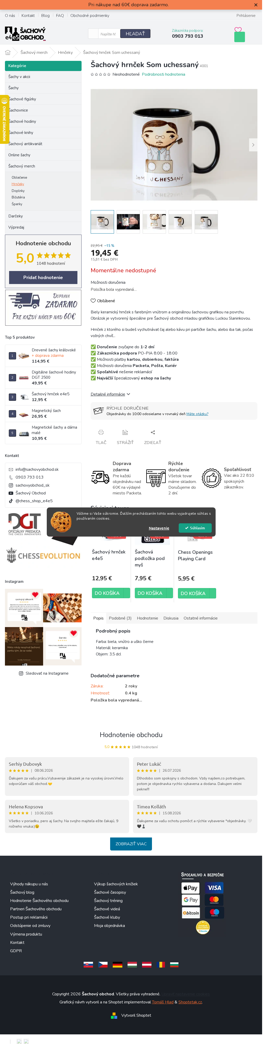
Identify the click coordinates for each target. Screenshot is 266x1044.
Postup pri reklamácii (29, 917)
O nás (10, 15)
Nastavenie (159, 528)
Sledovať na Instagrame (47, 673)
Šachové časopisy (110, 892)
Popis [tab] (98, 618)
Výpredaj (16, 227)
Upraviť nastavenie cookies (185, 994)
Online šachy (19, 155)
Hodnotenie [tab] (147, 618)
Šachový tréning (108, 901)
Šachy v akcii (19, 76)
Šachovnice (18, 110)
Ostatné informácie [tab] (201, 618)
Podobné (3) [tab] (120, 618)
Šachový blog (22, 892)
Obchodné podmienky (89, 15)
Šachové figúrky (22, 99)
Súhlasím (197, 527)
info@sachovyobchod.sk (37, 469)
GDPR (16, 951)
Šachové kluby (107, 917)
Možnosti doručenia (108, 282)
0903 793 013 (30, 477)
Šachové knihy (20, 132)
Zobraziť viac (131, 844)
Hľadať (135, 34)
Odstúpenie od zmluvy (30, 926)
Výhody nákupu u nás (29, 884)
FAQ (60, 15)
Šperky (17, 204)
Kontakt (28, 15)
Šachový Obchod (31, 493)
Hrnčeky (18, 184)
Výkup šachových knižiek (116, 884)
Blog (45, 15)
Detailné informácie (108, 394)
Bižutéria (18, 197)
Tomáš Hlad (163, 1002)
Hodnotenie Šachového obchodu (39, 901)
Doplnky (18, 191)
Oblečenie (19, 177)
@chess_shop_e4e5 (34, 501)
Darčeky (15, 216)
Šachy (13, 88)
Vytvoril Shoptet (136, 1015)
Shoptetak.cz (190, 1002)
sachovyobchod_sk (33, 485)
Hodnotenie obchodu (131, 734)
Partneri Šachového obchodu (36, 909)
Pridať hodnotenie (43, 277)
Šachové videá (107, 909)
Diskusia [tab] (170, 618)
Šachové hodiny (22, 121)
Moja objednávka (109, 926)
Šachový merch (21, 166)
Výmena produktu (26, 934)
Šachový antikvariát (25, 143)
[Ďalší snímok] (253, 144)
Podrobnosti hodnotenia (163, 74)
